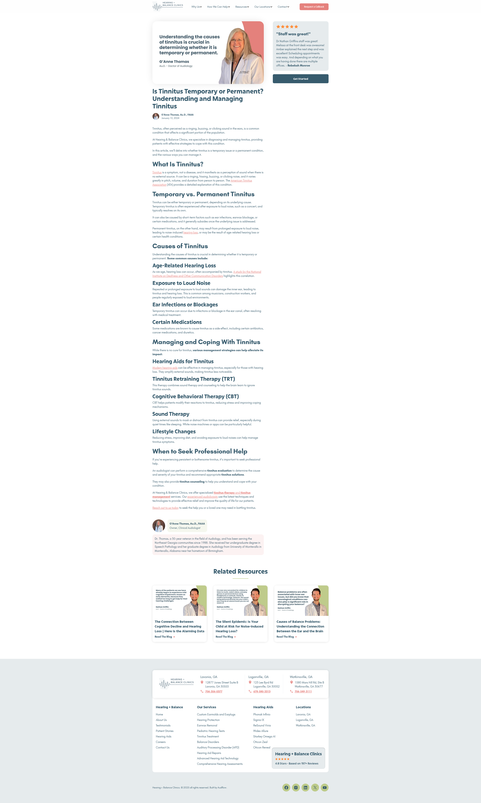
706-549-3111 (303, 691)
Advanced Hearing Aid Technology (217, 758)
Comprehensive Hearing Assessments (220, 764)
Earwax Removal (207, 725)
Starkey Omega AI (264, 736)
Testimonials (163, 725)
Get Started (300, 78)
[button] (197, 7)
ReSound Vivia (262, 725)
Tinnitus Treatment (208, 736)
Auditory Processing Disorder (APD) (218, 747)
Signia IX (258, 720)
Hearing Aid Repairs (209, 753)
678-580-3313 (261, 691)
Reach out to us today (165, 508)
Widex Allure (260, 731)
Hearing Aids (163, 736)
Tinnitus (157, 172)
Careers (161, 742)
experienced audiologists (202, 496)
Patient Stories (164, 731)
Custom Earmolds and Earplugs (216, 714)
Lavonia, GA (303, 714)
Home (159, 714)
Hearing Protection (208, 720)
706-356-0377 (213, 691)
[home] (167, 6)
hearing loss (190, 232)
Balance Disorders (208, 742)
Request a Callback (314, 6)
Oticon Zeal (260, 742)
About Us (161, 720)
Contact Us (162, 747)
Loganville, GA (304, 720)
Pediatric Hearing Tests (211, 731)
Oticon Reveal (261, 747)
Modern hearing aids (164, 367)
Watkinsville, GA (305, 725)
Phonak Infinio (261, 714)
